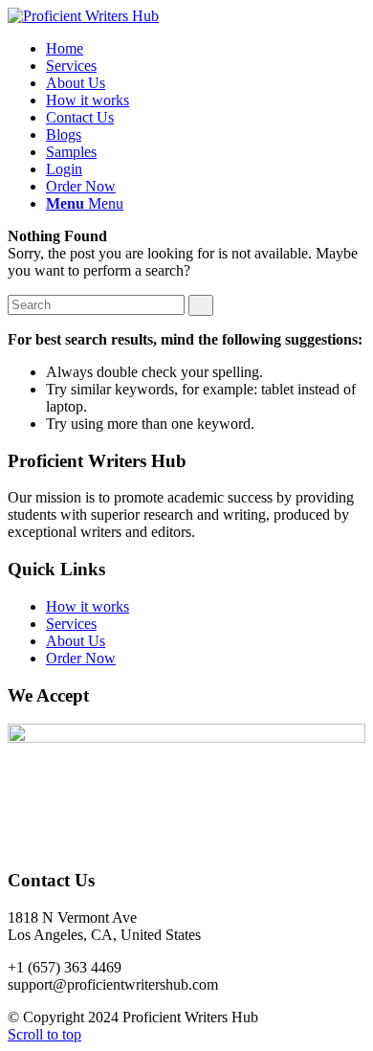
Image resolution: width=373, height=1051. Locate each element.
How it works (87, 606)
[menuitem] (64, 48)
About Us (75, 641)
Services (71, 623)
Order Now (81, 658)
